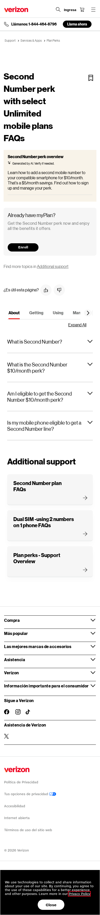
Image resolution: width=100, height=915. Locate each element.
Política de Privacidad (21, 782)
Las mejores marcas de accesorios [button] (37, 646)
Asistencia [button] (14, 659)
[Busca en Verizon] (58, 9)
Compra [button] (12, 620)
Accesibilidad (14, 806)
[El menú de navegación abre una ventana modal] (93, 9)
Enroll (23, 247)
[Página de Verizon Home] (16, 9)
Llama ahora (77, 24)
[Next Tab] (88, 313)
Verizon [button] (11, 672)
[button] (46, 290)
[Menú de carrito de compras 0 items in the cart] (82, 9)
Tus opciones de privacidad (26, 794)
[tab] (14, 313)
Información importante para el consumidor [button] (46, 685)
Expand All (77, 324)
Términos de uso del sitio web (28, 830)
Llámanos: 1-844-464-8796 (34, 24)
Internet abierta (17, 818)
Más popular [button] (16, 633)
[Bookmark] (90, 78)
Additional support (52, 266)
